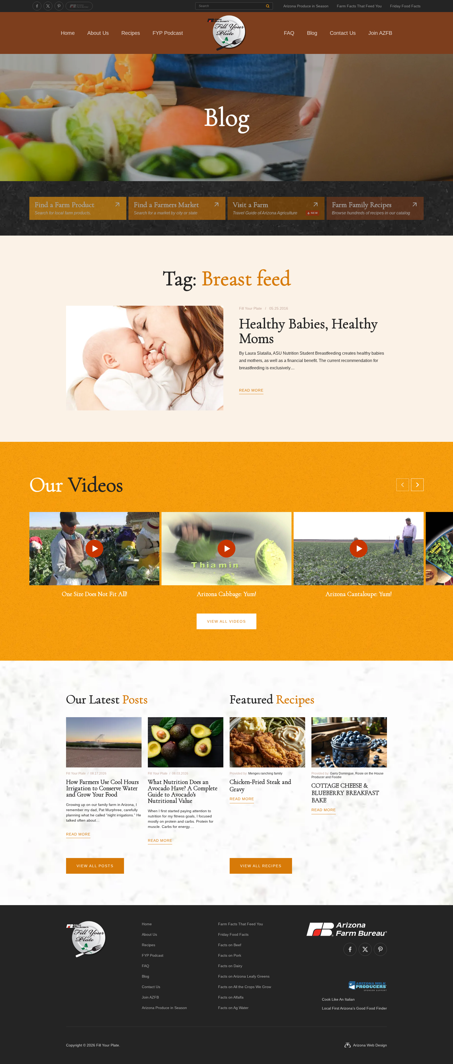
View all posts (95, 866)
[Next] (417, 484)
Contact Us (343, 33)
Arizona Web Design (370, 1045)
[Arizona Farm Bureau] (79, 6)
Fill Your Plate (107, 1045)
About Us (98, 33)
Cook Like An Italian (338, 999)
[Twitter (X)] (48, 6)
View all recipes (261, 866)
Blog (312, 33)
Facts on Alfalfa (231, 997)
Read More (251, 390)
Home (68, 33)
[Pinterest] (59, 6)
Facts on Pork (229, 955)
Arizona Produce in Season (305, 6)
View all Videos (226, 621)
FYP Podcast (168, 33)
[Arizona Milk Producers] (367, 986)
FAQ (289, 33)
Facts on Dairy (230, 966)
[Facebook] (37, 6)
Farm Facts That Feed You (359, 6)
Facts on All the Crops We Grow (244, 987)
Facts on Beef (229, 945)
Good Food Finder (371, 1008)
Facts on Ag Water (233, 1008)
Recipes (130, 33)
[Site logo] (86, 966)
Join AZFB (380, 33)
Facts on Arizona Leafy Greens (243, 976)
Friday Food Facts (405, 6)
